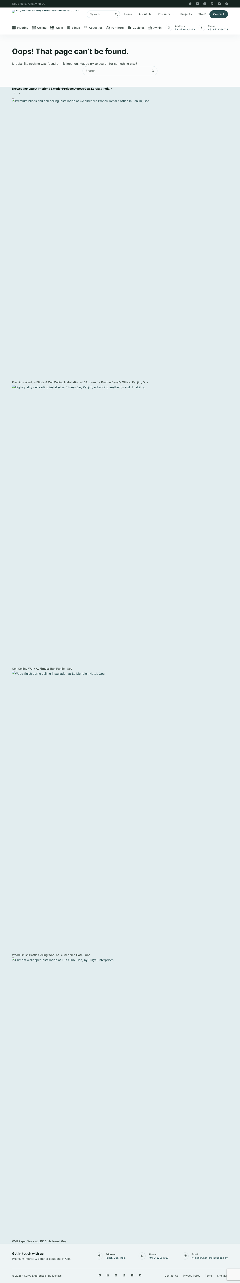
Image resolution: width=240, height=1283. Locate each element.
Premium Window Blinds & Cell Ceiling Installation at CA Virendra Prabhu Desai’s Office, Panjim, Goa (80, 382)
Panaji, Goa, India (185, 29)
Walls (59, 27)
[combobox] (100, 14)
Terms (208, 1275)
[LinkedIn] (212, 3)
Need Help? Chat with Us (28, 3)
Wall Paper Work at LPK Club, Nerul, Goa (39, 1241)
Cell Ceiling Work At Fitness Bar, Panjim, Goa (42, 668)
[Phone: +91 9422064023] (202, 28)
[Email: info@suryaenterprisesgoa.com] (185, 1256)
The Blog (204, 14)
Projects (186, 14)
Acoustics (96, 27)
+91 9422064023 (218, 29)
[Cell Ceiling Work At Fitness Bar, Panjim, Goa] (120, 525)
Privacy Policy (191, 1275)
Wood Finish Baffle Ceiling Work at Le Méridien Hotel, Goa (51, 955)
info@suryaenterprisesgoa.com (209, 1257)
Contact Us (171, 1275)
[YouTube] (219, 3)
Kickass (57, 1275)
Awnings (159, 27)
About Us (145, 14)
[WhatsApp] (226, 3)
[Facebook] (190, 3)
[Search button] (116, 14)
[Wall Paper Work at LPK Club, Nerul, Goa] (120, 1098)
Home (128, 14)
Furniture (117, 27)
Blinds (76, 27)
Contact (218, 14)
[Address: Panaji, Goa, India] (169, 28)
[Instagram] (204, 3)
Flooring (22, 27)
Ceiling (41, 27)
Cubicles (139, 27)
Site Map (222, 1275)
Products (164, 14)
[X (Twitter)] (197, 3)
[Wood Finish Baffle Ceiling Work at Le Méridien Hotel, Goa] (120, 811)
